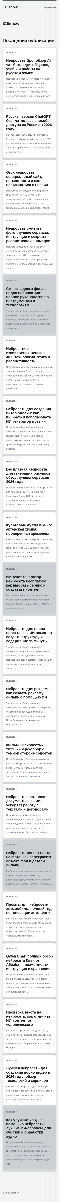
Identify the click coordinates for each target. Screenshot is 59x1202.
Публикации (49, 7)
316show (10, 7)
